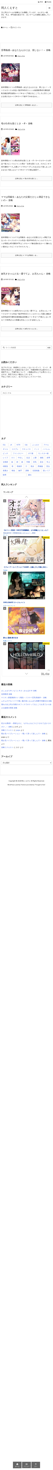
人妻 (35, 458)
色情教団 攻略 (6, 694)
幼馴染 (5, 466)
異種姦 (40, 466)
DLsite (45, 674)
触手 (20, 470)
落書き (5, 470)
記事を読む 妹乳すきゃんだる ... (26, 329)
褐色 (13, 470)
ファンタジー (18, 453)
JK (11, 445)
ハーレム (46, 449)
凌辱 (48, 458)
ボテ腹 (30, 453)
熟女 (32, 466)
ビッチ (5, 453)
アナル (46, 445)
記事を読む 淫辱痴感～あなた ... (26, 105)
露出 (30, 475)
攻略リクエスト (7, 730)
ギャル (5, 449)
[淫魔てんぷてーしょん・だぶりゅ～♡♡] (26, 584)
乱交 (28, 458)
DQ (4, 445)
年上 (48, 462)
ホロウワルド (8, 530)
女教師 (5, 462)
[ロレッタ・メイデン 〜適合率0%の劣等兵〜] (26, 549)
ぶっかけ (35, 445)
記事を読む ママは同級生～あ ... (26, 255)
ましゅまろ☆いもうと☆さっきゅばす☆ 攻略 (19, 691)
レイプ (5, 458)
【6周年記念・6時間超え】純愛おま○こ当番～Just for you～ (25, 636)
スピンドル (21, 56)
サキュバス (26, 449)
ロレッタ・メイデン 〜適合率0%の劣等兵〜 (19, 565)
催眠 (41, 458)
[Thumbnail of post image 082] (11, 74)
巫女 (41, 462)
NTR (18, 445)
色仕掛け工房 (7, 604)
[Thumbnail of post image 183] (11, 298)
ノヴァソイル (7, 568)
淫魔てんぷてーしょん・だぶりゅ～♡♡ (17, 601)
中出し (20, 458)
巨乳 (35, 462)
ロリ (13, 458)
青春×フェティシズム (10, 639)
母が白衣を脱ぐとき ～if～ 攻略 (17, 123)
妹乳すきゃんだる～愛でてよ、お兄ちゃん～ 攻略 (26, 273)
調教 (27, 470)
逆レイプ (46, 470)
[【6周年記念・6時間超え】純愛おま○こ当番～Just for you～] (26, 619)
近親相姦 (36, 470)
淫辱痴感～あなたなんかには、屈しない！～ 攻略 (26, 50)
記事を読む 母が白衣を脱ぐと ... (26, 178)
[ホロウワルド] (26, 513)
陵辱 (4, 475)
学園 (28, 462)
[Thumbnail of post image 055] (11, 148)
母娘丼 (19, 466)
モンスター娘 (43, 453)
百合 (48, 466)
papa (18, 730)
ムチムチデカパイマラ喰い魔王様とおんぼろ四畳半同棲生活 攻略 (26, 701)
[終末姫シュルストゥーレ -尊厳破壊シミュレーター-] (26, 655)
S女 (26, 445)
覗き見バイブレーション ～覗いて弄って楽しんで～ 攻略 (23, 733)
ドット (36, 449)
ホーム (5, 27)
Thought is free (40, 785)
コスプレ (15, 449)
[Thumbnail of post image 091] (11, 224)
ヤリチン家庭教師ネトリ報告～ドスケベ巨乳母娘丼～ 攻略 (24, 697)
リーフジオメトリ (9, 533)
